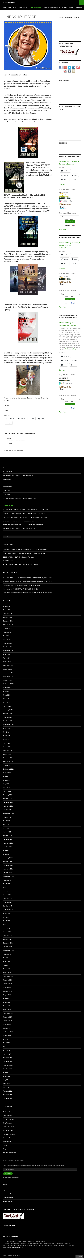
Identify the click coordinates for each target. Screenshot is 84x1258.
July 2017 (6, 917)
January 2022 (7, 754)
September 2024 (8, 650)
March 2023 (7, 706)
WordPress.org (8, 1201)
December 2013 (8, 1061)
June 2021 (6, 780)
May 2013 (6, 1080)
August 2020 (7, 817)
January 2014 (7, 1058)
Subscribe (8, 1173)
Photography (7, 1141)
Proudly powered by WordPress (11, 1255)
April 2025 (6, 639)
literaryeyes (7, 589)
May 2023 (6, 699)
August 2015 (7, 995)
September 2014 (8, 1032)
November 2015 (8, 987)
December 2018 (8, 865)
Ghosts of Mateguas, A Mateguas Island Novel (18, 521)
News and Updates (9, 1134)
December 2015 (8, 984)
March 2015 (7, 1009)
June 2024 (6, 654)
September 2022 (8, 724)
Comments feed (8, 1197)
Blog (14, 7)
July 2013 (6, 1072)
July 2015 (6, 998)
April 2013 (6, 1083)
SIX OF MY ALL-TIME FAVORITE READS (27, 585)
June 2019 (6, 854)
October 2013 (7, 1069)
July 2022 (6, 732)
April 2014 (6, 1050)
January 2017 (7, 939)
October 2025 (7, 628)
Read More (62, 229)
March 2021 (7, 791)
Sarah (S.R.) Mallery (9, 578)
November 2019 (8, 843)
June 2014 (6, 1043)
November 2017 (8, 902)
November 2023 (8, 676)
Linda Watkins (9, 2)
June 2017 (6, 921)
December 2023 (8, 673)
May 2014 (6, 1046)
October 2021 (7, 765)
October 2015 (7, 991)
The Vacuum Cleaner (9, 1152)
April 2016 (6, 969)
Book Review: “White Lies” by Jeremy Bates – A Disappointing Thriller (25, 509)
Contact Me (79, 7)
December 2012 (8, 1098)
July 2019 (6, 850)
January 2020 (7, 835)
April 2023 (6, 702)
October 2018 (7, 872)
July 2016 (6, 958)
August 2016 (7, 954)
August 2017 (7, 913)
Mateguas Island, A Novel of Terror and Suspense (58, 7)
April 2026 (6, 610)
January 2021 (7, 798)
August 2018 (7, 880)
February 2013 (7, 1091)
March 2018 (7, 895)
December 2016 (8, 943)
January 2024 (7, 669)
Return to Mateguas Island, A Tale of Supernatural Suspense (69, 245)
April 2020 (6, 828)
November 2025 (8, 625)
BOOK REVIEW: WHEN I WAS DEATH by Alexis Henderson (22, 564)
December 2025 (8, 621)
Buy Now (62, 184)
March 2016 (7, 972)
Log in (5, 1190)
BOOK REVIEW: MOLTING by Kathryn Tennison (18, 557)
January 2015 (7, 1017)
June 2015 (6, 1002)
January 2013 (7, 1095)
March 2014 (7, 1054)
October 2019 (7, 847)
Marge (9, 438)
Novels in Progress (9, 1138)
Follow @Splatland (15, 1247)
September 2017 (8, 909)
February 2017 (7, 935)
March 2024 (7, 662)
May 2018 (6, 887)
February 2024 (7, 665)
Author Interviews (9, 1112)
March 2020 (7, 832)
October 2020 (7, 810)
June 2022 (6, 736)
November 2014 (8, 1024)
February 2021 (7, 795)
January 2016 (7, 980)
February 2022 (7, 750)
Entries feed (7, 1194)
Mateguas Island (8, 1130)
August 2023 (7, 687)
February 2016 (7, 976)
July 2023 (6, 691)
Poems (5, 1145)
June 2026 (6, 606)
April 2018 (6, 891)
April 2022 (6, 743)
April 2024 (6, 658)
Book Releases (7, 1115)
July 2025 (6, 636)
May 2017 (6, 924)
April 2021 (6, 787)
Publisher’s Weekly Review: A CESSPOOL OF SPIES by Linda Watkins (25, 549)
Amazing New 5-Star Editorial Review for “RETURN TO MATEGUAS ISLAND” (26, 517)
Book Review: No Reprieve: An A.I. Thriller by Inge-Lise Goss (33, 593)
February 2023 (7, 710)
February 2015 (7, 1013)
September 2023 (8, 684)
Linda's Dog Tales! (8, 1127)
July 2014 (6, 1039)
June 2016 (6, 961)
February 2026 (7, 613)
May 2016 (6, 965)
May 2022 (6, 739)
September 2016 (8, 950)
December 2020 (8, 802)
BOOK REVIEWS (8, 1119)
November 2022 (8, 717)
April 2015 (6, 1006)
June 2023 (6, 695)
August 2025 (7, 632)
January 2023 (7, 713)
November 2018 (8, 869)
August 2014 (7, 1035)
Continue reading (71, 349)
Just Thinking (7, 1123)
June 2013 (6, 1076)
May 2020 (6, 824)
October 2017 (7, 906)
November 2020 (8, 806)
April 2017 (6, 928)
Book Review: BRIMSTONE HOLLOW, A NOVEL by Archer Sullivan (24, 553)
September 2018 (8, 876)
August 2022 (7, 728)
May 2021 (6, 784)
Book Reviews (23, 7)
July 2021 (6, 776)
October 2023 (7, 680)
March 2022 (7, 747)
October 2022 (7, 721)
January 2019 (7, 861)
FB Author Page (9, 1225)
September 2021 (8, 769)
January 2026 (7, 617)
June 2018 (6, 884)
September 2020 (8, 813)
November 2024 (8, 643)
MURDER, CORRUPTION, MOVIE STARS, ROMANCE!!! (35, 578)
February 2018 (7, 898)
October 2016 (7, 947)
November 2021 (8, 761)
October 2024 (7, 647)
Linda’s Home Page (35, 7)
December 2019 (8, 839)
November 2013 (8, 1065)
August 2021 (7, 773)
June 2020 (6, 821)
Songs (5, 1149)
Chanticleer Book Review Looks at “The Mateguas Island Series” (24, 513)
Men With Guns (8, 561)
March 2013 (7, 1087)
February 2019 (7, 858)
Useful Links (7, 7)
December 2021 (8, 758)
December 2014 (8, 1021)
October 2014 (7, 1028)
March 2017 (7, 932)
